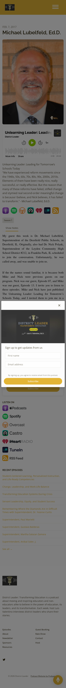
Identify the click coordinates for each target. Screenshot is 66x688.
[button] (59, 305)
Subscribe (33, 381)
